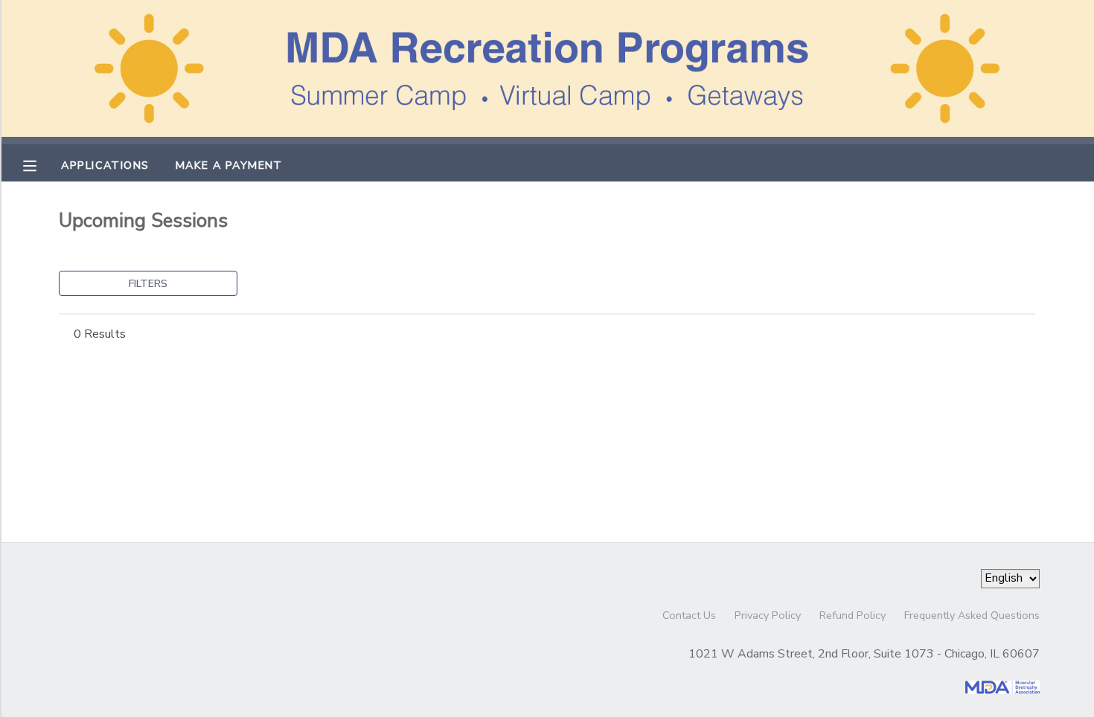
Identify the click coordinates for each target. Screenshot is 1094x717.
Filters (148, 283)
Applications (105, 165)
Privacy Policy (768, 615)
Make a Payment (229, 165)
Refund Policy (852, 615)
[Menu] (41, 164)
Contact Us (689, 615)
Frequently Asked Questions (972, 615)
